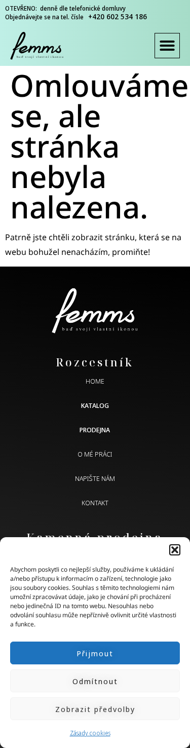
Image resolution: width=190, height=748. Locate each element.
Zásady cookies (90, 733)
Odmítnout (95, 681)
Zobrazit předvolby (95, 709)
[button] (175, 550)
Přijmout (95, 653)
